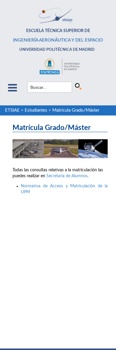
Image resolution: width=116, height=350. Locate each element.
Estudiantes (36, 110)
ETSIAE (12, 110)
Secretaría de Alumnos (66, 176)
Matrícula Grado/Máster (75, 110)
